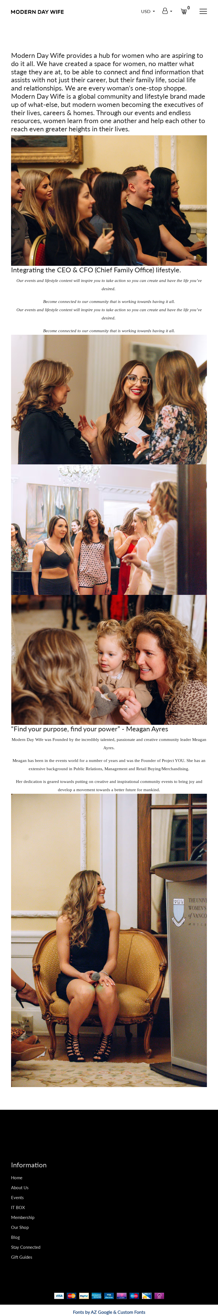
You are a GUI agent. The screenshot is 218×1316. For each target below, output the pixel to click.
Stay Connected (25, 1247)
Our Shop (20, 1227)
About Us (20, 1187)
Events (17, 1197)
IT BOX (18, 1207)
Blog (15, 1237)
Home (16, 1177)
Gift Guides (21, 1257)
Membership (22, 1217)
